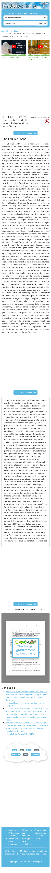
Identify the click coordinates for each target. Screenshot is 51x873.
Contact (14, 851)
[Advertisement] (25, 88)
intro (29, 750)
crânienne (35, 754)
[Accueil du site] (25, 4)
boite (26, 754)
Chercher (42, 23)
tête (36, 750)
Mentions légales (27, 851)
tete (14, 750)
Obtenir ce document (26, 133)
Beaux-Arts (13, 830)
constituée (16, 754)
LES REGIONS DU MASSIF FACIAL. (20, 734)
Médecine (15, 31)
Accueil (4, 31)
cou (21, 750)
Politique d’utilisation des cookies (31, 854)
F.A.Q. (6, 851)
